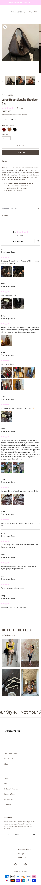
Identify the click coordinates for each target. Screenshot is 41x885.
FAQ (5, 784)
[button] (6, 12)
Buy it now (20, 152)
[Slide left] (2, 81)
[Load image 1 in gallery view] (10, 80)
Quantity (5, 134)
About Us (7, 804)
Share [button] (6, 216)
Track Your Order (10, 754)
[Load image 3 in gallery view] (31, 80)
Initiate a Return (10, 794)
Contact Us (8, 799)
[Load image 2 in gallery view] (20, 80)
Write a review (18, 241)
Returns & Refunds (11, 789)
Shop (6, 764)
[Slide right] (38, 81)
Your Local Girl (23, 871)
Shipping (11, 114)
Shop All (7, 779)
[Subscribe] (34, 834)
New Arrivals (9, 759)
